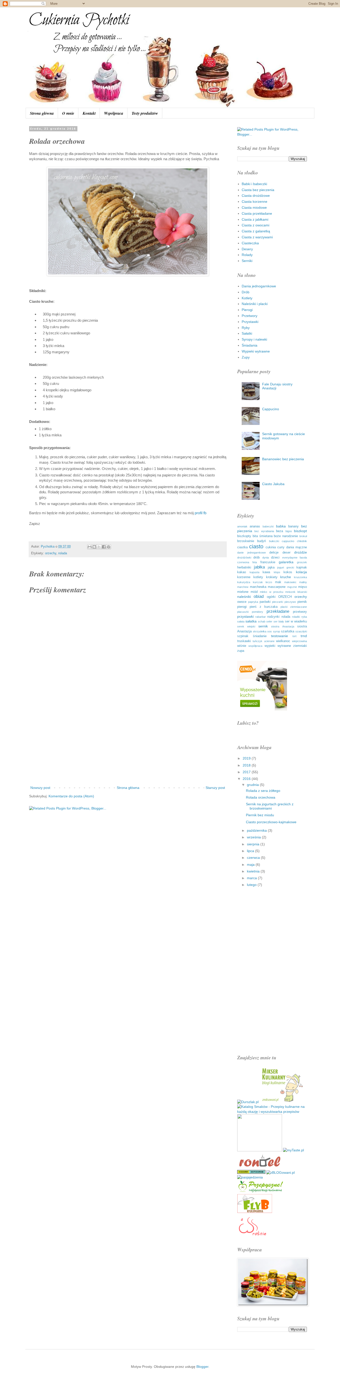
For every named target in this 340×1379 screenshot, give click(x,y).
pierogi (242, 607)
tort (294, 636)
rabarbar (260, 616)
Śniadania (249, 345)
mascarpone (276, 587)
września (254, 837)
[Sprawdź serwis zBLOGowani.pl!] (280, 1173)
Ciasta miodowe (254, 207)
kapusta (254, 572)
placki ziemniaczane (294, 606)
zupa (240, 651)
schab (261, 621)
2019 (247, 758)
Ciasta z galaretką (256, 231)
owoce (241, 602)
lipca (251, 851)
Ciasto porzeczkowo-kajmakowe (271, 822)
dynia (265, 557)
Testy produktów (145, 113)
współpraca (255, 645)
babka (281, 526)
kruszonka (300, 577)
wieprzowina (299, 641)
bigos (288, 531)
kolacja (301, 572)
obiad (259, 596)
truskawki (244, 641)
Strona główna (128, 788)
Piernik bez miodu (260, 815)
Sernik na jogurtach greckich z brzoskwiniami (269, 806)
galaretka (286, 562)
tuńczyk (257, 641)
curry (280, 547)
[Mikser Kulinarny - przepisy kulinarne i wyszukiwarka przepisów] (282, 1102)
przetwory (300, 611)
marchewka (258, 587)
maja (251, 865)
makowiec (290, 582)
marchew (242, 586)
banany (293, 526)
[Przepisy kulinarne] (260, 1192)
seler (269, 621)
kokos (287, 572)
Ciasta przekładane (257, 213)
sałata (240, 621)
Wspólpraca (113, 113)
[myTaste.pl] (293, 1150)
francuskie (267, 562)
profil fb (201, 513)
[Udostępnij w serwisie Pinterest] (108, 546)
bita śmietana (263, 536)
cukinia (271, 547)
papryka (253, 601)
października (257, 830)
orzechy (50, 553)
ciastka (242, 547)
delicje (274, 552)
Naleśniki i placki (255, 304)
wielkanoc (283, 641)
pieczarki (277, 601)
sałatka (251, 621)
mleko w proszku (271, 591)
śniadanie (260, 636)
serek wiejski (246, 626)
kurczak (258, 582)
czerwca (254, 858)
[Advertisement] (127, 743)
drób (256, 557)
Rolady (247, 255)
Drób (245, 292)
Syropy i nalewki (254, 339)
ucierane (269, 641)
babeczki (268, 526)
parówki (265, 602)
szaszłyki (301, 631)
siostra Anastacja (282, 626)
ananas (255, 526)
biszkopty (244, 536)
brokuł (303, 536)
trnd (304, 636)
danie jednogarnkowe (251, 552)
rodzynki (273, 616)
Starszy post (215, 788)
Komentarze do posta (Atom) (71, 796)
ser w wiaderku (296, 621)
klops (277, 572)
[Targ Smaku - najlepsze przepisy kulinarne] (259, 1150)
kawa (266, 572)
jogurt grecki (285, 567)
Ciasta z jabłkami (255, 219)
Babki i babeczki (254, 184)
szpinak (242, 636)
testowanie (279, 636)
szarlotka (287, 631)
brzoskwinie (245, 541)
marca (252, 878)
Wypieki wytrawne (256, 351)
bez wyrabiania (264, 531)
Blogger (202, 1367)
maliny (303, 582)
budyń (261, 541)
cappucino (288, 541)
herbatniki (244, 567)
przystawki (245, 616)
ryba (304, 616)
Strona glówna (42, 113)
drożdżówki (244, 557)
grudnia (253, 785)
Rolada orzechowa (260, 797)
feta (254, 562)
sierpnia (253, 844)
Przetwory (249, 316)
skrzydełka (259, 631)
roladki (296, 616)
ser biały (279, 621)
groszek (302, 562)
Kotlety (247, 298)
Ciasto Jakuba (273, 484)
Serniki (247, 261)
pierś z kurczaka (264, 607)
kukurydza (243, 582)
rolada (62, 553)
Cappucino (270, 409)
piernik (302, 602)
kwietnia (254, 871)
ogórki (271, 597)
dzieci (275, 557)
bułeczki (274, 541)
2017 (247, 772)
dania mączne (296, 547)
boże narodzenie (286, 536)
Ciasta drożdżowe (256, 196)
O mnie (68, 113)
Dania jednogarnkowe (259, 286)
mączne (292, 586)
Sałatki (247, 333)
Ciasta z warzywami (257, 237)
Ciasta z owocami (255, 225)
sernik (263, 626)
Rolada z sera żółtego (263, 791)
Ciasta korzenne (254, 202)
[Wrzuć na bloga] (94, 546)
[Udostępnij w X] (99, 546)
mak (278, 582)
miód (254, 592)
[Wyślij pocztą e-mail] (89, 546)
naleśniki (244, 597)
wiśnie (241, 646)
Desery (247, 249)
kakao (241, 572)
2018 (247, 765)
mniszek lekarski (296, 591)
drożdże (300, 552)
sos (269, 631)
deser (286, 552)
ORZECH (285, 597)
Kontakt (89, 113)
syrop (276, 631)
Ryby (246, 328)
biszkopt (300, 531)
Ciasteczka (250, 243)
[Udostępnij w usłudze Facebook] (103, 546)
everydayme (289, 557)
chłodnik (302, 541)
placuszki (243, 611)
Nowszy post (40, 788)
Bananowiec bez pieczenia (283, 459)
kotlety (258, 577)
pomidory (257, 611)
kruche (285, 577)
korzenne (243, 577)
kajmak (301, 567)
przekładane (278, 611)
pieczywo (290, 601)
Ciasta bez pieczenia (258, 190)
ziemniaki (300, 646)
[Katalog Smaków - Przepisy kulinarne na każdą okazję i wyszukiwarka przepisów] (272, 1112)
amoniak (242, 526)
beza (279, 531)
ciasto (256, 546)
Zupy (246, 357)
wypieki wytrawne (278, 646)
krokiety (272, 577)
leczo (269, 582)
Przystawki (250, 322)
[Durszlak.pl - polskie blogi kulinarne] (248, 1102)
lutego (252, 885)
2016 (247, 779)
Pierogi (247, 310)
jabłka (259, 567)
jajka (271, 567)
